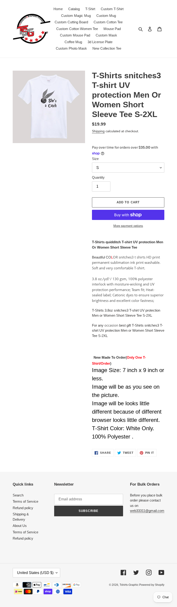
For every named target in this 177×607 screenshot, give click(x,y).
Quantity (98, 177)
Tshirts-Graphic (129, 584)
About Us (20, 526)
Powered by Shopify (151, 584)
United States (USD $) (35, 573)
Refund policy (23, 508)
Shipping (98, 131)
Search (18, 495)
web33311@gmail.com (147, 511)
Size (95, 159)
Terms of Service (25, 501)
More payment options (128, 226)
